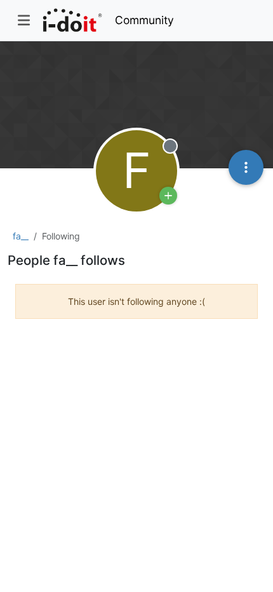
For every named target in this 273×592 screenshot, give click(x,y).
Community (144, 20)
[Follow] (168, 196)
